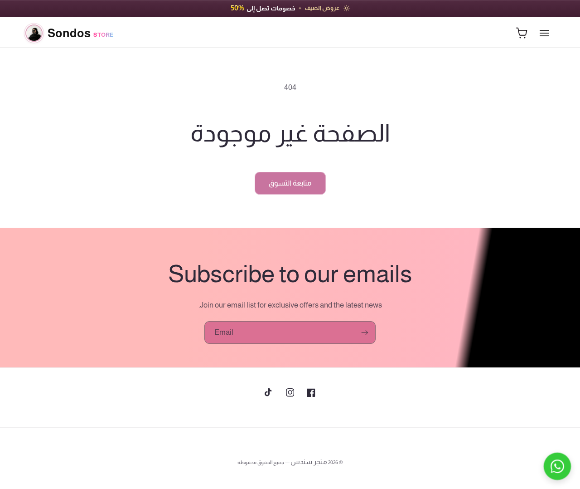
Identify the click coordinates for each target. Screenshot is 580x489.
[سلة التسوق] (521, 33)
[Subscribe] (364, 332)
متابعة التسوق (290, 183)
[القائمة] (544, 33)
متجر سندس (308, 461)
